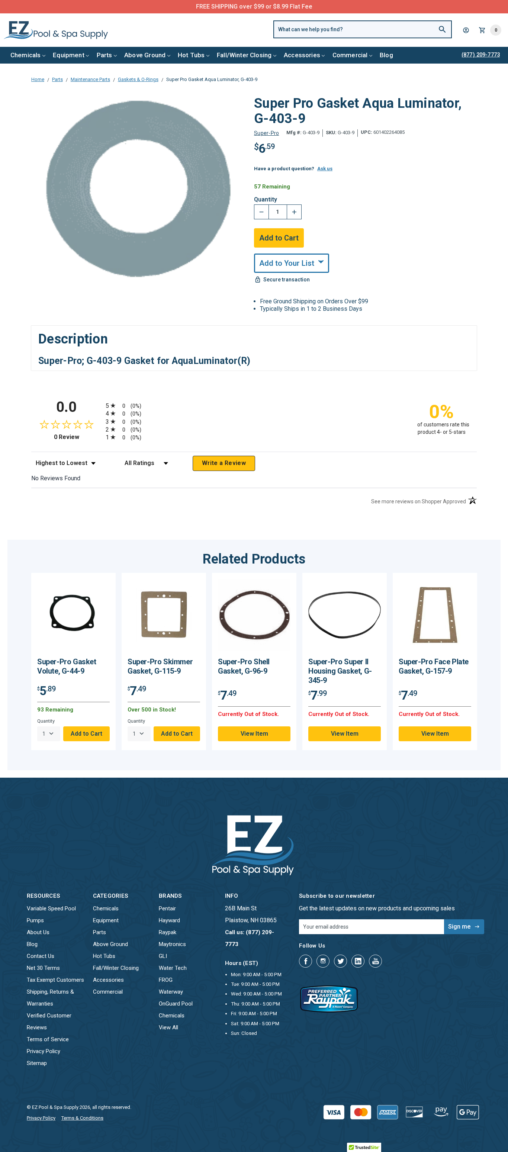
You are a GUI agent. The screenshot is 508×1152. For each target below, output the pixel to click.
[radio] (254, 405)
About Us (38, 932)
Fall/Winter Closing (244, 55)
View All (168, 1027)
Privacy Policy (43, 1051)
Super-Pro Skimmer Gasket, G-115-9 (160, 666)
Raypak (167, 932)
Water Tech (173, 968)
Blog (386, 55)
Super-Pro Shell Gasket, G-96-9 (244, 666)
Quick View (73, 617)
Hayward (169, 920)
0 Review (78, 437)
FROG (166, 980)
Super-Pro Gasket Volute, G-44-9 (66, 666)
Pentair (167, 908)
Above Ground (144, 55)
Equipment (68, 55)
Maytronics (172, 944)
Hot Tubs (191, 55)
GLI (163, 956)
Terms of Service (48, 1039)
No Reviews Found (55, 478)
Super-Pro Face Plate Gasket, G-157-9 (434, 666)
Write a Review (224, 463)
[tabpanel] (73, 661)
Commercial (350, 55)
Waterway (171, 991)
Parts (104, 55)
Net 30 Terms (43, 968)
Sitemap (37, 1063)
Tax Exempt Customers (55, 980)
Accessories (302, 55)
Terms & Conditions (82, 1118)
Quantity (265, 199)
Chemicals (25, 55)
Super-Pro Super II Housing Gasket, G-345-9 (340, 671)
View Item (254, 733)
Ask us (324, 168)
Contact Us (40, 956)
